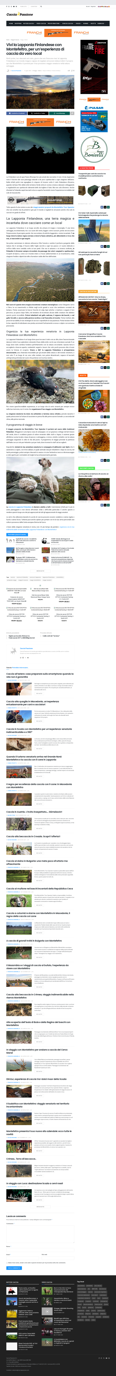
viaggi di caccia (23, 580)
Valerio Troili (11, 815)
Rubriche (101, 23)
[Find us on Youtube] (13, 6)
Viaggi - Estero (24, 40)
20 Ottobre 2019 (26, 919)
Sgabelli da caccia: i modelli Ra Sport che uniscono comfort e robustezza (26, 540)
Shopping (18, 23)
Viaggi (78, 23)
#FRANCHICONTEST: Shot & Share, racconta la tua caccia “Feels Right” (93, 298)
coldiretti (95, 1301)
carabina (105, 1298)
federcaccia (98, 1304)
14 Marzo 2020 (25, 867)
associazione (82, 1289)
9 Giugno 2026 (55, 565)
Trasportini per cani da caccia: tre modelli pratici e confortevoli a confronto (92, 175)
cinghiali (88, 1301)
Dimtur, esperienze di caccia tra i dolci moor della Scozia (36, 1079)
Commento (10, 1224)
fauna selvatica (88, 1304)
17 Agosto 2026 (22, 680)
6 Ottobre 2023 (59, 1324)
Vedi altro (40, 693)
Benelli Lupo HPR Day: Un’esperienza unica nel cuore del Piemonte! (62, 1320)
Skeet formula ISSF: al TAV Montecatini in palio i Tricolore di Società (28, 1345)
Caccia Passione (16, 71)
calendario (103, 1295)
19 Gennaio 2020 (26, 892)
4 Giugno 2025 (83, 502)
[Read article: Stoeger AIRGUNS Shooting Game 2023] (47, 1311)
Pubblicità (23, 6)
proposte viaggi (11, 580)
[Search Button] (41, 6)
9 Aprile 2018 (25, 1082)
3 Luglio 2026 (82, 413)
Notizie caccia (28, 23)
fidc (79, 1307)
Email (8, 1255)
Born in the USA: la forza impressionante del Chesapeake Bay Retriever (63, 1290)
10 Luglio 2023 (22, 708)
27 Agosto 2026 (83, 280)
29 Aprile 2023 (22, 763)
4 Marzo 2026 (82, 364)
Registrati (93, 6)
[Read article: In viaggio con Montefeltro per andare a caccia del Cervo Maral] (19, 1065)
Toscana (91, 1317)
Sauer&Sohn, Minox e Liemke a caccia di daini (63, 1299)
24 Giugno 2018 (26, 1001)
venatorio (80, 1320)
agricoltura (81, 1286)
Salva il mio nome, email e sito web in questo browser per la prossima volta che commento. (37, 1263)
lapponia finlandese (48, 577)
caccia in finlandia (22, 577)
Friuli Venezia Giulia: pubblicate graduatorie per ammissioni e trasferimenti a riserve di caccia (29, 1324)
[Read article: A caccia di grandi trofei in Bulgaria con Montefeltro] (19, 953)
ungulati (98, 1317)
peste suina (101, 1310)
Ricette (93, 23)
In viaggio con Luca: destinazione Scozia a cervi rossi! (34, 1183)
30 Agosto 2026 (23, 1294)
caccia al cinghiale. (100, 1292)
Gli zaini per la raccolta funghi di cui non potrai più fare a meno (92, 253)
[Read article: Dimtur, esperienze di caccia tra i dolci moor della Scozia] (19, 1091)
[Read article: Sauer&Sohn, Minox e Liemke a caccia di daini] (47, 1301)
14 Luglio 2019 (25, 944)
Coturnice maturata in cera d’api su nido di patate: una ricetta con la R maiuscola (92, 424)
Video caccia (41, 23)
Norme (85, 23)
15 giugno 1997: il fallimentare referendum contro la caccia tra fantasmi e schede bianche (26, 559)
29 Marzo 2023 (22, 790)
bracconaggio (82, 1292)
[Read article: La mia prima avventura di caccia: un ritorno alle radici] (94, 489)
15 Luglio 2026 (20, 554)
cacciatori (95, 1295)
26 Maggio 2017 (22, 1162)
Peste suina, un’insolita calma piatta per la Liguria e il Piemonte (28, 1290)
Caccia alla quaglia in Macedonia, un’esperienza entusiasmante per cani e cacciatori (32, 703)
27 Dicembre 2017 (22, 1137)
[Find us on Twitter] (11, 6)
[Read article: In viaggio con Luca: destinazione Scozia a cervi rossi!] (19, 1195)
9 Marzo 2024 (58, 1302)
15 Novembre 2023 (59, 1312)
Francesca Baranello (14, 867)
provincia (80, 1313)
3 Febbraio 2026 (83, 457)
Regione (88, 1313)
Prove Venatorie (53, 23)
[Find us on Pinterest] (16, 6)
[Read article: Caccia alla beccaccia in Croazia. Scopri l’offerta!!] (19, 848)
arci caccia (98, 1286)
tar (78, 1317)
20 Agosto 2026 (21, 544)
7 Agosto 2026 (56, 544)
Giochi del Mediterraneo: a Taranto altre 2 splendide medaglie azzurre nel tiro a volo (28, 1301)
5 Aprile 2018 (25, 1110)
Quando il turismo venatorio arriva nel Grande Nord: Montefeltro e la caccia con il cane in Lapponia (34, 758)
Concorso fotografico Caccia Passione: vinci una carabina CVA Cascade (91, 336)
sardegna (95, 1313)
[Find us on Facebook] (6, 6)
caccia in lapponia (35, 577)
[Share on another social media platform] (72, 113)
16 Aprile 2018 (25, 1056)
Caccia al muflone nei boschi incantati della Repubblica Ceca (39, 888)
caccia (13, 577)
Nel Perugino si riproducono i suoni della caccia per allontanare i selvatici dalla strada (27, 550)
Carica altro (40, 571)
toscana (84, 1317)
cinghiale (80, 1301)
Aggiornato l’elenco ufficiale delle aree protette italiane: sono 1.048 (29, 1312)
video (93, 1320)
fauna (79, 1304)
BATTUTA (94, 1289)
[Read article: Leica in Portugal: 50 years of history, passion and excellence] (47, 1332)
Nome (8, 1246)
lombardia (99, 1307)
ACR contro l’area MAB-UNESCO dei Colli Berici (27, 1334)
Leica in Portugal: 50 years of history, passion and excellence (63, 1331)
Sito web (44, 1255)
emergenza (104, 1301)
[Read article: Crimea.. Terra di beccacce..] (19, 1171)
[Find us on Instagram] (8, 6)
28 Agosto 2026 (83, 243)
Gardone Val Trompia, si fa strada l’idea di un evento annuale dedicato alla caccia (62, 550)
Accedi (88, 6)
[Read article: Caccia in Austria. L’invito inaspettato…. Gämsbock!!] (19, 824)
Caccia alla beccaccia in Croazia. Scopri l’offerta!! (33, 836)
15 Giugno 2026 (21, 563)
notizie (93, 1310)
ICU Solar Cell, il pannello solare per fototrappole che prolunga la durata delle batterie (93, 215)
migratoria (81, 1310)
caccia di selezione (83, 1295)
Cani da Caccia (67, 23)
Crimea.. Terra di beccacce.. (21, 1158)
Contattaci (34, 6)
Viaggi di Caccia (15, 40)
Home (11, 23)
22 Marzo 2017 (22, 1187)
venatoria (105, 1317)
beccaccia (103, 1289)
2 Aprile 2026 (82, 325)
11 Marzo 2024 (58, 1294)
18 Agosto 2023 (59, 1345)
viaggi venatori (47, 580)
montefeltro (60, 577)
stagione (103, 1313)
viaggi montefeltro (35, 580)
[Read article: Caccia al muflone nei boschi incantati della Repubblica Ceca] (19, 900)
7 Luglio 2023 (27, 71)
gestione (90, 1307)
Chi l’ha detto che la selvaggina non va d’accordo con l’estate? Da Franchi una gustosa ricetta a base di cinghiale (93, 384)
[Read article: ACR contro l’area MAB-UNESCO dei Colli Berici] (11, 1336)
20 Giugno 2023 (22, 735)
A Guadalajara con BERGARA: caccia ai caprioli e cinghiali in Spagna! (64, 1341)
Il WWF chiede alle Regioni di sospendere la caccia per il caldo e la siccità (62, 540)
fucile (84, 1307)
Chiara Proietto (12, 708)
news (87, 1310)
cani (99, 1298)
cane (93, 1298)
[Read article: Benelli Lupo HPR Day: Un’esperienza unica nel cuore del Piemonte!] (47, 1321)
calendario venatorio (84, 1298)
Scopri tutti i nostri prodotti (40, 626)
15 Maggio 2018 (26, 1028)
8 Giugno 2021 (22, 840)
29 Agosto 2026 (83, 204)
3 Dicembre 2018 (26, 971)
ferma (106, 1304)
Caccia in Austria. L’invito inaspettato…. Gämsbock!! (34, 811)
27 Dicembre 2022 (21, 815)
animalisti (89, 1286)
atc (89, 1289)
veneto (87, 1320)
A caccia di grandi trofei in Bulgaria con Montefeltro (34, 940)
